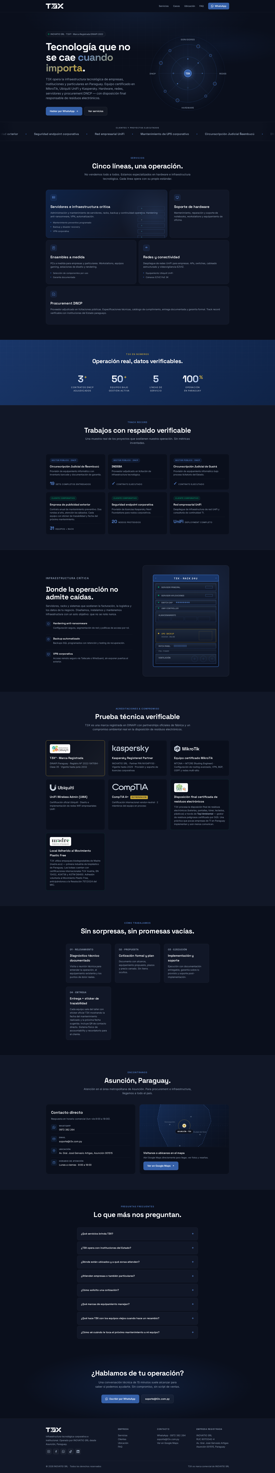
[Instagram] (49, 1451)
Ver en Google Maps (159, 1165)
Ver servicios (95, 111)
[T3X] (54, 6)
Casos (176, 6)
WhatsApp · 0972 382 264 (171, 1435)
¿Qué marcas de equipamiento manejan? (105, 1304)
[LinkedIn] (78, 1451)
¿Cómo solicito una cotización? (100, 1290)
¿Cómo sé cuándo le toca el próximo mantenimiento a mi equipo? (120, 1332)
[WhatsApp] (63, 1451)
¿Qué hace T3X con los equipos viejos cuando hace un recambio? (120, 1318)
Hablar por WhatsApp (62, 111)
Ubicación (189, 6)
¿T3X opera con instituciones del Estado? (106, 1247)
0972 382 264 (66, 1129)
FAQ (201, 6)
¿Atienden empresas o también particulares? (108, 1276)
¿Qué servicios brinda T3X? (97, 1233)
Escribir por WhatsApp (122, 1398)
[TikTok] (71, 1451)
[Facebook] (56, 1451)
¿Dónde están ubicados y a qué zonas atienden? (110, 1262)
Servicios (164, 6)
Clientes (122, 1439)
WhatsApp (220, 6)
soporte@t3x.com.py (70, 1141)
